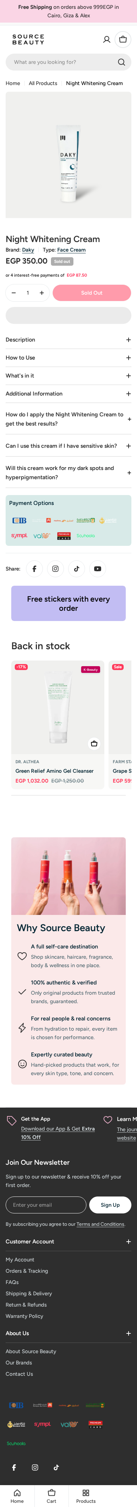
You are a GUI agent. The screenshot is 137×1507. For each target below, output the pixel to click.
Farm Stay (124, 761)
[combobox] (68, 62)
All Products (43, 83)
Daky (28, 250)
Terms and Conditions (100, 1224)
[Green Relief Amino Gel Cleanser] (57, 707)
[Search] (121, 62)
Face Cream (71, 250)
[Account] (107, 39)
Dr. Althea (27, 761)
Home (13, 83)
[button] (68, 315)
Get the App (35, 1119)
